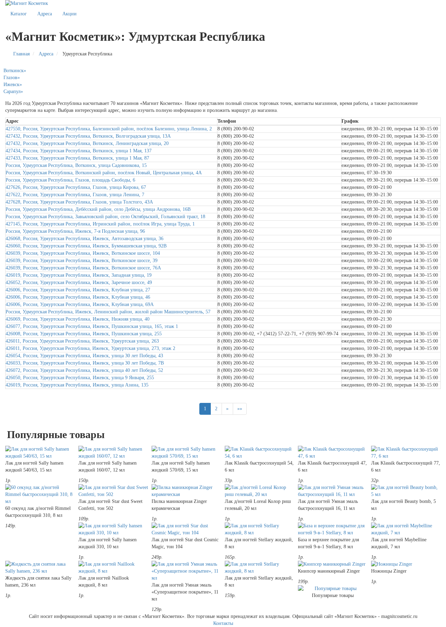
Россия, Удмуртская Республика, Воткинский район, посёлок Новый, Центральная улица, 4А (104, 172)
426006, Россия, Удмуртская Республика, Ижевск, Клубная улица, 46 (78, 297)
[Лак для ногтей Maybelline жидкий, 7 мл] (406, 529)
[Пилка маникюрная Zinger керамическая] (186, 491)
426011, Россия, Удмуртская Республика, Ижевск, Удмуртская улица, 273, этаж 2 (90, 348)
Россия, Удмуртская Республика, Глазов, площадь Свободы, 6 (70, 180)
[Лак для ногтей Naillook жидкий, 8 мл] (113, 568)
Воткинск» (14, 70)
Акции (69, 13)
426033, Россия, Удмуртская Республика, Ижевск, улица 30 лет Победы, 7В (85, 363)
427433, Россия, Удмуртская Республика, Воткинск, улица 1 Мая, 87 (77, 158)
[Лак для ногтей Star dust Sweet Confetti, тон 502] (113, 491)
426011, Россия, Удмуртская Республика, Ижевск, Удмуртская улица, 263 (82, 341)
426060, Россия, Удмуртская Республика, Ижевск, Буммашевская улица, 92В (86, 245)
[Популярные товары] (333, 588)
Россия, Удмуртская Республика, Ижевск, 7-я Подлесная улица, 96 (75, 231)
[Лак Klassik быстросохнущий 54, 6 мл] (259, 453)
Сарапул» (13, 91)
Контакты (223, 623)
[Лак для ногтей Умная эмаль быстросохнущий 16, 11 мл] (333, 491)
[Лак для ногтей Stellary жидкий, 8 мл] (259, 529)
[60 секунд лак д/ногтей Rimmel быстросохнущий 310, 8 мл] (40, 494)
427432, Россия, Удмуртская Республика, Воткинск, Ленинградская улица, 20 (87, 143)
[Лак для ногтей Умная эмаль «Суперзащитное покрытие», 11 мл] (186, 571)
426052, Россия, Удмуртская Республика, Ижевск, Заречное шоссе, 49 (79, 282)
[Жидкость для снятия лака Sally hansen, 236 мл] (40, 568)
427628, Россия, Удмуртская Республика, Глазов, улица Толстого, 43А (79, 202)
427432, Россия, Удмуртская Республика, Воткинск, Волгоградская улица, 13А (88, 136)
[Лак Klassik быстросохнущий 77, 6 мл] (406, 453)
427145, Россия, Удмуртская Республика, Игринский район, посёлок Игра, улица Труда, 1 (100, 224)
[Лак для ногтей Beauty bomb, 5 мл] (406, 491)
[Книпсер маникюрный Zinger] (333, 564)
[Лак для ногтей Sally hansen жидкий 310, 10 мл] (113, 529)
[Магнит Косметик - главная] (223, 3)
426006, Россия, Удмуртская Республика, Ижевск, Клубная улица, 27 (78, 289)
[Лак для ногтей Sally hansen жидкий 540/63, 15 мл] (40, 453)
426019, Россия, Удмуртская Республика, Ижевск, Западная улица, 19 (79, 275)
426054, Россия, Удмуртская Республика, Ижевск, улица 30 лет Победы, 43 (84, 355)
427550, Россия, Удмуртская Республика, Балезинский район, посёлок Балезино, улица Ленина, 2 (109, 128)
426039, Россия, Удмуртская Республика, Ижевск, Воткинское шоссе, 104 (83, 253)
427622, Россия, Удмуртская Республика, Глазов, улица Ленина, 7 (75, 194)
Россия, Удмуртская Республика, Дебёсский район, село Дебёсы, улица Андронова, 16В (98, 209)
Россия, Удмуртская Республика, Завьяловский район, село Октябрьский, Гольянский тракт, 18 (105, 216)
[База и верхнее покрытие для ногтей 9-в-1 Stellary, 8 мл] (333, 529)
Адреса (44, 13)
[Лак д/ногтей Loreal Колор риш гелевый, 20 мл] (259, 491)
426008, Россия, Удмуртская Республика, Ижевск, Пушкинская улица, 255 (84, 333)
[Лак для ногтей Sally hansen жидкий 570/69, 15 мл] (186, 453)
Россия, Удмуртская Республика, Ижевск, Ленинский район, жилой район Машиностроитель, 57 (108, 311)
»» (239, 408)
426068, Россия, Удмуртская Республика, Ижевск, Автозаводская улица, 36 (84, 238)
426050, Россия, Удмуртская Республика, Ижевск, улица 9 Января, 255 (80, 377)
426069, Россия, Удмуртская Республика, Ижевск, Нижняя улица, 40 (77, 319)
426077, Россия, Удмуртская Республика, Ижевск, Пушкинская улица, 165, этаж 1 (92, 326)
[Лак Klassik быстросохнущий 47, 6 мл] (333, 453)
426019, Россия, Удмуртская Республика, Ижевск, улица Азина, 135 (77, 385)
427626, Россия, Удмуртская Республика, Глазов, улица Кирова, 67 (76, 187)
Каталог (18, 13)
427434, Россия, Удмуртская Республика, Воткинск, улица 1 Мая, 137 (79, 150)
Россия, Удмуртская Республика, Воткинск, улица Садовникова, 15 (76, 165)
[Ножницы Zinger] (406, 564)
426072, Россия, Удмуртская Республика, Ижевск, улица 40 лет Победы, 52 (84, 370)
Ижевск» (12, 84)
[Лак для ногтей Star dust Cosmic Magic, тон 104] (186, 529)
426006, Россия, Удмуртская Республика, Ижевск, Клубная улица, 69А (80, 304)
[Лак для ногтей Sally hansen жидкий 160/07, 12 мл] (113, 453)
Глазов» (11, 77)
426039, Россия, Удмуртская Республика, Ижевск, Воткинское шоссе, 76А (83, 267)
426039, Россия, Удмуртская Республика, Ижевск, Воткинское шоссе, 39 (81, 260)
